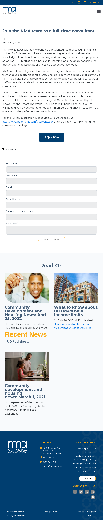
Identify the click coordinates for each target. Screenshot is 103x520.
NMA (5, 38)
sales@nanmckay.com (54, 466)
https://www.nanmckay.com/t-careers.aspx (27, 121)
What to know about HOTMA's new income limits (76, 311)
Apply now (51, 137)
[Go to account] (80, 2)
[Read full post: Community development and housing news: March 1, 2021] (27, 380)
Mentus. (92, 515)
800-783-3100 (50, 457)
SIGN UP (87, 478)
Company (11, 149)
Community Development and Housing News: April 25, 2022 (26, 313)
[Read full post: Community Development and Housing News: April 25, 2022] (27, 302)
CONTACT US (95, 2)
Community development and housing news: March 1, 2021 (25, 391)
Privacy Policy (50, 511)
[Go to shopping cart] (86, 2)
